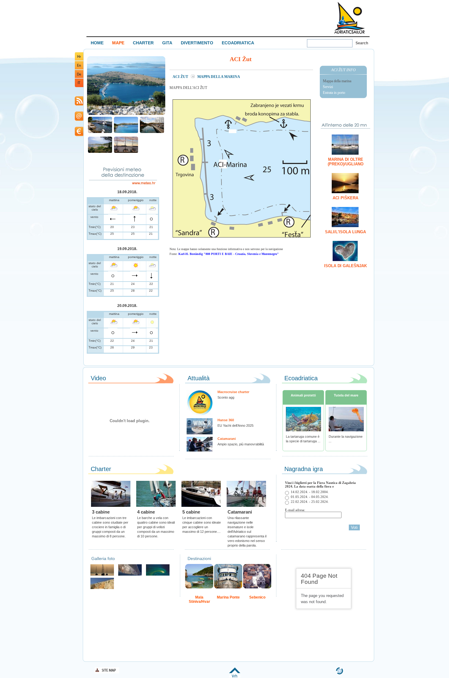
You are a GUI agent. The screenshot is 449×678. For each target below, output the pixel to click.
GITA (167, 42)
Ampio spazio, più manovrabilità (240, 444)
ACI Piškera (345, 198)
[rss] (79, 104)
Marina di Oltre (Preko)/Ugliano (345, 161)
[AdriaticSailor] (130, 575)
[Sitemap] (107, 672)
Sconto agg (225, 397)
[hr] (79, 59)
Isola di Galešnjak (345, 265)
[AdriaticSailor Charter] (102, 575)
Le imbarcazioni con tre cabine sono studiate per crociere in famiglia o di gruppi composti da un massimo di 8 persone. (110, 527)
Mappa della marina (337, 81)
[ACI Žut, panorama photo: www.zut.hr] (126, 114)
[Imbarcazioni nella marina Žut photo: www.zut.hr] (100, 132)
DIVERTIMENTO (197, 42)
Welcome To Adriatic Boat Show (349, 18)
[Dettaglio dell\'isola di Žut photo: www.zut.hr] (100, 152)
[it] (79, 86)
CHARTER (143, 42)
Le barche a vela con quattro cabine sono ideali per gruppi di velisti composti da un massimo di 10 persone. (156, 527)
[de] (79, 77)
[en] (79, 68)
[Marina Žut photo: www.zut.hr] (126, 132)
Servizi (328, 87)
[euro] (79, 135)
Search (362, 43)
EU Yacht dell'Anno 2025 (235, 425)
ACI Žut (181, 77)
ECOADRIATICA (238, 42)
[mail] (79, 119)
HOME (97, 42)
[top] (234, 676)
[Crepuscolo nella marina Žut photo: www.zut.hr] (126, 152)
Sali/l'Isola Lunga (345, 232)
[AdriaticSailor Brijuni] (158, 575)
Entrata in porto (334, 92)
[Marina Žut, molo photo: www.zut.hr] (152, 132)
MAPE (118, 42)
